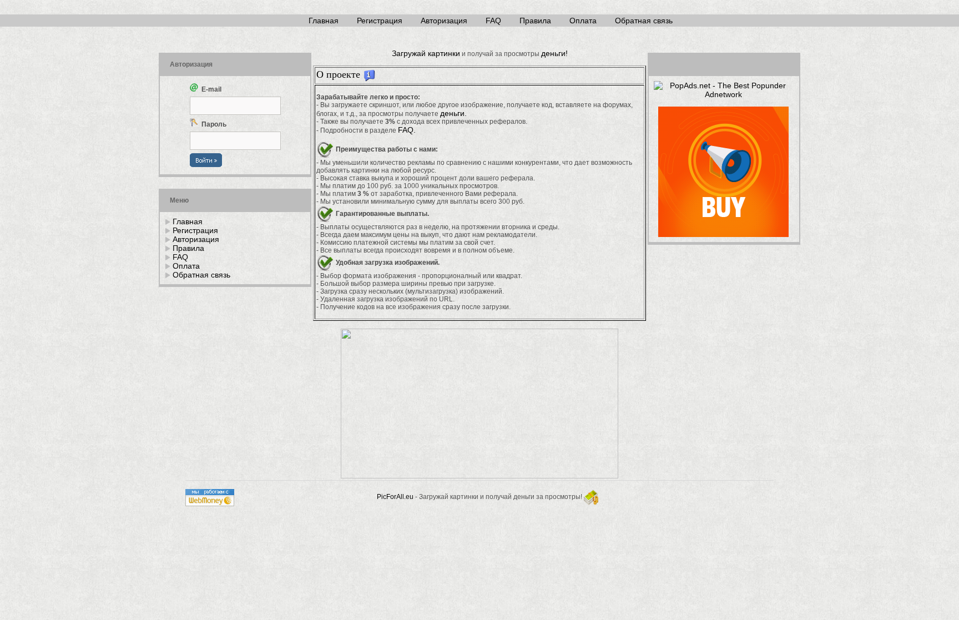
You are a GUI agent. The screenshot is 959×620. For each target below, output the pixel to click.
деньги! (554, 53)
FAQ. (407, 129)
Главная (324, 20)
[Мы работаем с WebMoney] (209, 503)
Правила (535, 20)
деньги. (453, 113)
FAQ (493, 20)
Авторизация (444, 20)
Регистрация (379, 20)
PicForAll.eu (395, 497)
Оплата (583, 20)
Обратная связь (644, 20)
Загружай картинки (426, 53)
